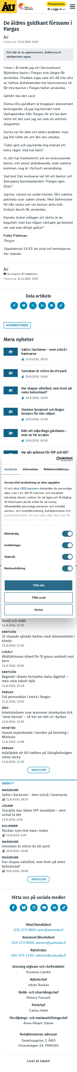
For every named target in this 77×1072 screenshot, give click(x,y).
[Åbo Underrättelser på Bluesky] (23, 907)
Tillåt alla (38, 585)
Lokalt (7, 652)
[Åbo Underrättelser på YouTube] (44, 907)
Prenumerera (56, 4)
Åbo (5, 708)
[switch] (67, 545)
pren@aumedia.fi (50, 930)
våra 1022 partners (26, 488)
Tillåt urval (38, 597)
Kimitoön (9, 632)
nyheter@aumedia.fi (50, 955)
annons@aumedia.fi (51, 942)
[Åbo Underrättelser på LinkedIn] (54, 907)
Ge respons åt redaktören (22, 274)
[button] (56, 9)
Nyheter (8, 728)
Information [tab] (30, 469)
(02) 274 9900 (25, 930)
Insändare (10, 790)
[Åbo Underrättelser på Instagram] (34, 907)
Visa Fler (38, 770)
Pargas (7, 692)
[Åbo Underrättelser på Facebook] (13, 907)
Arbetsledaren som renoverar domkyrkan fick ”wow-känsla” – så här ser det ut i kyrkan (37, 717)
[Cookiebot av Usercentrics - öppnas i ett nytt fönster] (56, 459)
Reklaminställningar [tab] (57, 469)
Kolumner (10, 826)
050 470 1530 (22, 955)
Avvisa (38, 609)
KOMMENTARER (17, 325)
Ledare (7, 806)
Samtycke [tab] (10, 469)
